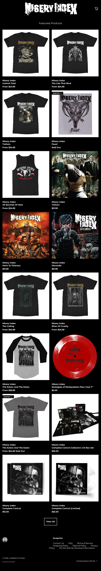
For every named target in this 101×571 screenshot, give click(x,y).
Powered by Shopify (8, 562)
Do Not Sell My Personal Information (77, 548)
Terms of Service (85, 543)
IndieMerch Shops (17, 558)
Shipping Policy (60, 546)
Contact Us (58, 543)
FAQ (70, 543)
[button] (96, 9)
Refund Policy (79, 546)
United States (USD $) (86, 561)
